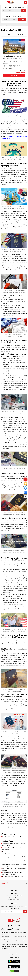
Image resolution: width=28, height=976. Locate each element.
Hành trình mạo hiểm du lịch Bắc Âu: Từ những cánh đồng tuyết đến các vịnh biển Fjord (14, 865)
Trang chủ (3, 25)
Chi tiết (13, 75)
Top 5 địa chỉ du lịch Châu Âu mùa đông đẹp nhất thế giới (13, 857)
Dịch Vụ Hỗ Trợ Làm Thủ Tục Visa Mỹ (13, 56)
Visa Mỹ (9, 25)
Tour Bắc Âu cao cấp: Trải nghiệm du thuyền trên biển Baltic (13, 844)
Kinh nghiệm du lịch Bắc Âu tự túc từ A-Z (12, 876)
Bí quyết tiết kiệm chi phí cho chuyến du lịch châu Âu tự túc (13, 852)
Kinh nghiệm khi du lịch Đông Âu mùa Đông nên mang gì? (14, 861)
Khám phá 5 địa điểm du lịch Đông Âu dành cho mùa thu (14, 869)
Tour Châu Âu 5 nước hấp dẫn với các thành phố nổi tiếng (13, 848)
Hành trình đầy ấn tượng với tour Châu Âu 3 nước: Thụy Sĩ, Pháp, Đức (13, 873)
